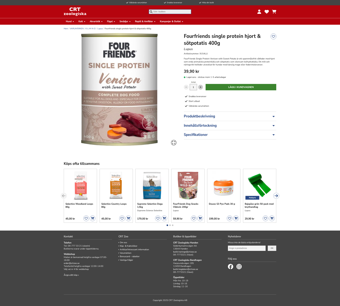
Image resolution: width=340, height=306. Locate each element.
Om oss (123, 242)
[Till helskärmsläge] (173, 142)
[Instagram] (239, 266)
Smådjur (124, 21)
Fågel (110, 21)
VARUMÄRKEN (77, 28)
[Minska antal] (186, 87)
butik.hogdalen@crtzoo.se (185, 269)
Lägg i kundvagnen (241, 87)
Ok (272, 248)
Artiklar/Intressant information (134, 249)
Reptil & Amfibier (144, 21)
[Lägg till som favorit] (273, 36)
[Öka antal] (200, 87)
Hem (66, 28)
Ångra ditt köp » (71, 275)
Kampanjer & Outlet (170, 21)
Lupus (100, 28)
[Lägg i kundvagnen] (92, 218)
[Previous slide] (64, 196)
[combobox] (170, 11)
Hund (69, 21)
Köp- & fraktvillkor (128, 246)
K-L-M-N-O (91, 28)
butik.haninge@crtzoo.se (185, 251)
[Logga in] (259, 11)
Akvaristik (95, 21)
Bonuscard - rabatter (130, 256)
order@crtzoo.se (72, 263)
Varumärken (125, 253)
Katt (80, 21)
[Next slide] (276, 196)
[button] (120, 89)
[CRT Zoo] (75, 11)
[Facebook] (230, 266)
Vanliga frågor (126, 260)
